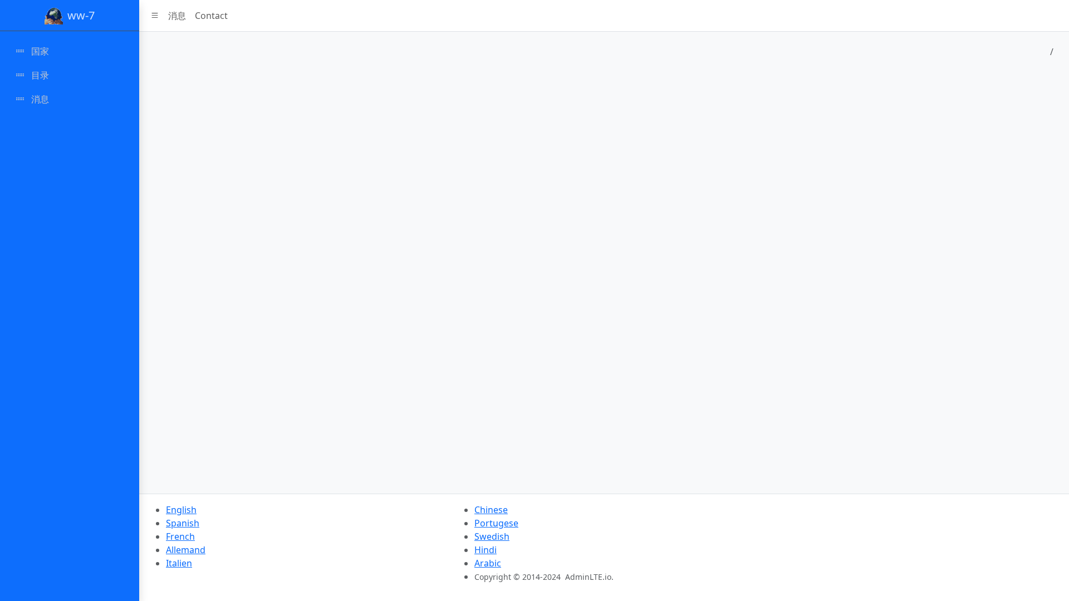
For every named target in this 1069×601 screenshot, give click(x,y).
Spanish (182, 523)
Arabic (487, 563)
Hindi (485, 550)
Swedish (491, 536)
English (181, 510)
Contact (211, 15)
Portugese (496, 523)
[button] (155, 15)
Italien (179, 563)
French (180, 536)
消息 (177, 15)
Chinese (491, 510)
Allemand (185, 550)
